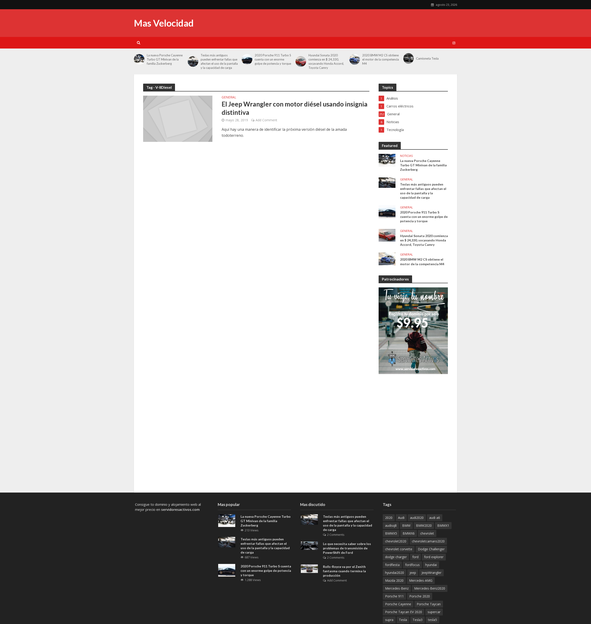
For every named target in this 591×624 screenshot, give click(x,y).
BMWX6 (409, 533)
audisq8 (391, 525)
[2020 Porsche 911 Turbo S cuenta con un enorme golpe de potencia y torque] (247, 59)
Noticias (406, 156)
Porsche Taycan (429, 604)
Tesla (403, 620)
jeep (413, 572)
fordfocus (412, 565)
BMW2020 (424, 525)
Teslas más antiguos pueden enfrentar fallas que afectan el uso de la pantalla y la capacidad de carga (219, 61)
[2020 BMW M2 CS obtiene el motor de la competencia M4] (387, 258)
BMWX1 (443, 525)
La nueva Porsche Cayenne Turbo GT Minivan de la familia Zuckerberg (165, 59)
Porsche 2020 (419, 596)
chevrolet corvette (398, 549)
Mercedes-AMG (420, 580)
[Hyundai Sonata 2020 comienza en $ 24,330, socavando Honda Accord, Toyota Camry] (387, 235)
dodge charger (396, 557)
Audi (401, 517)
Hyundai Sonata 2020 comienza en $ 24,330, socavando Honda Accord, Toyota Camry (424, 240)
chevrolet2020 (395, 541)
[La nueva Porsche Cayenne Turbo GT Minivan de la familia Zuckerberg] (139, 59)
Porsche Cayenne (398, 604)
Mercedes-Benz (397, 588)
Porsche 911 (394, 596)
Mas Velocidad (164, 23)
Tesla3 (417, 620)
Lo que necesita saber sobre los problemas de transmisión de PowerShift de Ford (347, 548)
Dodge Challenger (431, 549)
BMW (406, 525)
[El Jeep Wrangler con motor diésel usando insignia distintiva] (177, 118)
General (229, 97)
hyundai (431, 565)
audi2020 (417, 517)
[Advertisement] (373, 55)
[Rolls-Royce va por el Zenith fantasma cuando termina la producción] (309, 568)
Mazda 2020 (394, 580)
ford (415, 557)
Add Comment (266, 120)
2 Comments (335, 535)
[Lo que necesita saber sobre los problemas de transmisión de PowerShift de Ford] (309, 545)
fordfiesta (392, 565)
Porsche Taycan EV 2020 (403, 612)
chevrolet (427, 533)
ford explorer (433, 557)
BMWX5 (391, 533)
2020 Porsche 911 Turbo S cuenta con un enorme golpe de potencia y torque (273, 59)
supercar (434, 612)
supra (389, 620)
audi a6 (434, 517)
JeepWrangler (431, 572)
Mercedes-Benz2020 (429, 588)
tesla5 (432, 620)
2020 (388, 517)
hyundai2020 (394, 572)
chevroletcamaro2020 (428, 541)
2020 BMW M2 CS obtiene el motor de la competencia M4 (422, 261)
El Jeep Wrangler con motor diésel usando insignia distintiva (295, 108)
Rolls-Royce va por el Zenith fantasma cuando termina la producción (344, 571)
